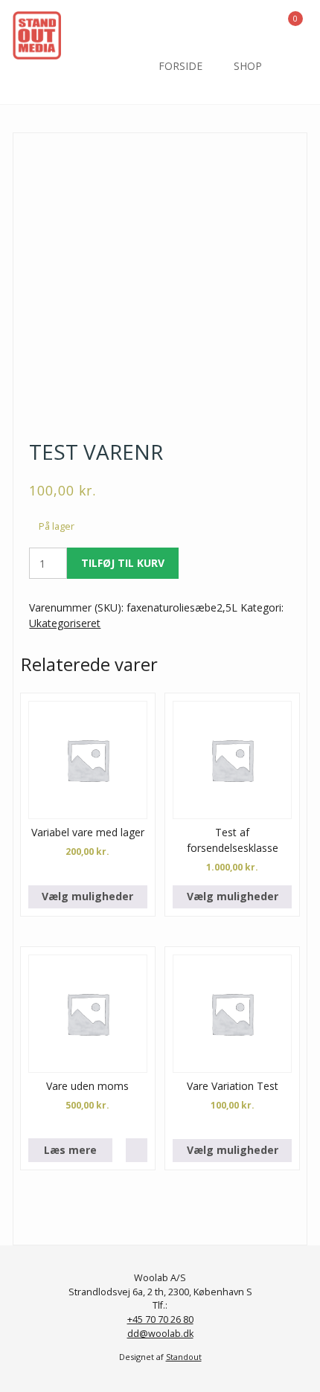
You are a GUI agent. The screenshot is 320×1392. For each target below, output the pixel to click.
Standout (184, 1356)
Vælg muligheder (87, 896)
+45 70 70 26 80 (160, 1319)
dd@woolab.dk (160, 1333)
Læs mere (70, 1150)
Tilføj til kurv (122, 563)
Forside (180, 66)
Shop (248, 66)
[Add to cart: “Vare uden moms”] (136, 1150)
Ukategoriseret (64, 623)
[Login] (254, 23)
